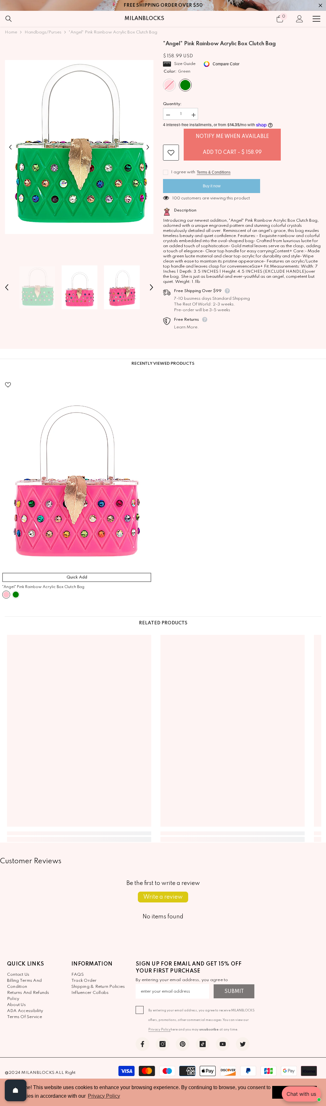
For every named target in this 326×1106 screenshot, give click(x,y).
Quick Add (77, 577)
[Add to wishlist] (171, 153)
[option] (79, 147)
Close (320, 5)
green (16, 595)
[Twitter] (243, 1044)
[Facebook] (142, 1044)
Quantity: (172, 104)
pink (6, 595)
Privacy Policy (159, 1029)
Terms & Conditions (213, 172)
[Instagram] (162, 1044)
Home (11, 32)
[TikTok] (202, 1044)
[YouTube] (223, 1044)
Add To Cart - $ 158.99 (232, 152)
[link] (79, 833)
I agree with (183, 172)
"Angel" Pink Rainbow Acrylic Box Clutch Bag (43, 587)
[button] (10, 147)
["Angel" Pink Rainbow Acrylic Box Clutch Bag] (76, 472)
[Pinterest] (182, 1044)
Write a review (163, 897)
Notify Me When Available (232, 136)
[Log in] (299, 18)
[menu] (316, 19)
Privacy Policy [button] (104, 1096)
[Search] (8, 19)
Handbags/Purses (43, 32)
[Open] (15, 1090)
